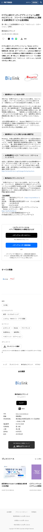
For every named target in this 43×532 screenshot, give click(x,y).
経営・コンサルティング (11, 314)
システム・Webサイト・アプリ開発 (14, 318)
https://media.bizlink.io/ (9, 211)
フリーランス (26, 328)
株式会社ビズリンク (27, 364)
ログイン (28, 2)
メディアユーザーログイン (21, 235)
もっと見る (38, 459)
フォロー (21, 403)
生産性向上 (6, 332)
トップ (5, 364)
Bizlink (16, 328)
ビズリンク (6, 328)
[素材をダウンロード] (21, 38)
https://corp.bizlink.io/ (32, 197)
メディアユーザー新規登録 (21, 245)
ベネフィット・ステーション (12, 336)
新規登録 (34, 2)
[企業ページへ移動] (21, 384)
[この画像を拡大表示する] (9, 279)
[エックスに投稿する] (8, 38)
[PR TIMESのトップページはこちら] (8, 2)
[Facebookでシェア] (12, 38)
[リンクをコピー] (25, 38)
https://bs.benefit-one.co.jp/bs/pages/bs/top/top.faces (18, 171)
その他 (5, 305)
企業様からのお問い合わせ (21, 520)
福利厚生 (16, 332)
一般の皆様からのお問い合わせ (21, 525)
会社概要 (9, 512)
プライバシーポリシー (22, 512)
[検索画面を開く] (41, 2)
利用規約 (34, 512)
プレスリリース (13, 364)
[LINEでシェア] (16, 38)
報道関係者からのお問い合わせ (21, 516)
